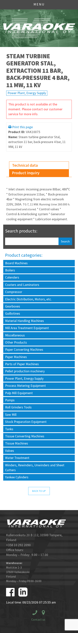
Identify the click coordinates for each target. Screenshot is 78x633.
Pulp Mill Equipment (19, 393)
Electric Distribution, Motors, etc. (28, 299)
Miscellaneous (15, 335)
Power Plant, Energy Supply (27, 93)
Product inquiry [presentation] (25, 172)
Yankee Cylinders (16, 477)
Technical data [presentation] (25, 165)
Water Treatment (17, 458)
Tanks (9, 429)
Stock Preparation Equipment (26, 422)
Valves (9, 451)
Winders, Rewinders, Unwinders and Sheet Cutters (34, 467)
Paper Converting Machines (24, 350)
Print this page (22, 127)
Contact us (38, 619)
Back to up (39, 491)
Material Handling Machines (24, 321)
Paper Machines (16, 357)
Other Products (16, 342)
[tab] (39, 165)
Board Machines (16, 263)
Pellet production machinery (25, 371)
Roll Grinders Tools (18, 407)
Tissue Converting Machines (24, 436)
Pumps (10, 400)
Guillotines (12, 313)
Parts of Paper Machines (22, 364)
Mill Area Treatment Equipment (27, 328)
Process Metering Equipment (25, 386)
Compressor (13, 292)
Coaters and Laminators (22, 285)
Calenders (12, 277)
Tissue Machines (16, 443)
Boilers (10, 270)
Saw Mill (10, 415)
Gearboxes (12, 306)
